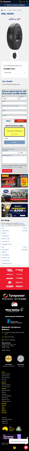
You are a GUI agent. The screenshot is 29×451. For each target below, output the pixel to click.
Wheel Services (5, 399)
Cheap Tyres (5, 423)
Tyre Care (4, 379)
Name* (4, 101)
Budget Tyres (5, 421)
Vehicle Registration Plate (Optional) (8, 150)
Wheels (4, 383)
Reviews (4, 412)
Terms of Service (15, 167)
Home (4, 10)
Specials (4, 403)
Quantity (21, 96)
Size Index (4, 417)
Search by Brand (6, 377)
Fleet (3, 407)
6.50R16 (25, 228)
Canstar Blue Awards (7, 419)
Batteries (4, 392)
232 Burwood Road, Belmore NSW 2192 (14, 333)
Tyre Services (5, 397)
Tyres (3, 372)
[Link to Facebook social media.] (14, 447)
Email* (3, 110)
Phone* (10, 106)
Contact (4, 405)
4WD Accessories (6, 390)
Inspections (4, 394)
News (3, 409)
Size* (3, 96)
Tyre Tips (4, 381)
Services (4, 388)
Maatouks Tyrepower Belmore (15, 5)
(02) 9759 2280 (9, 337)
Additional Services (6, 401)
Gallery (4, 411)
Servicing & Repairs (6, 396)
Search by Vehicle (6, 374)
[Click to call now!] (20, 2)
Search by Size (5, 375)
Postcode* (4, 115)
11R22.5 (25, 247)
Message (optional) (6, 155)
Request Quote (7, 170)
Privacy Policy (5, 167)
